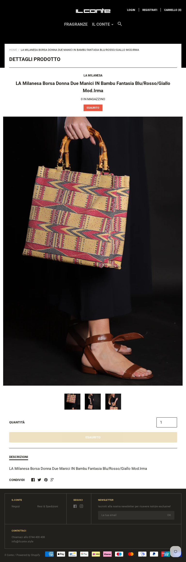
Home (13, 50)
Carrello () (172, 10)
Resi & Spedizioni (47, 506)
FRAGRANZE (76, 24)
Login (131, 10)
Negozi (16, 506)
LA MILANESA (93, 75)
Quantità (17, 422)
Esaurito (93, 437)
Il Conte (9, 555)
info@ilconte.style (22, 541)
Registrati (149, 10)
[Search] (120, 26)
